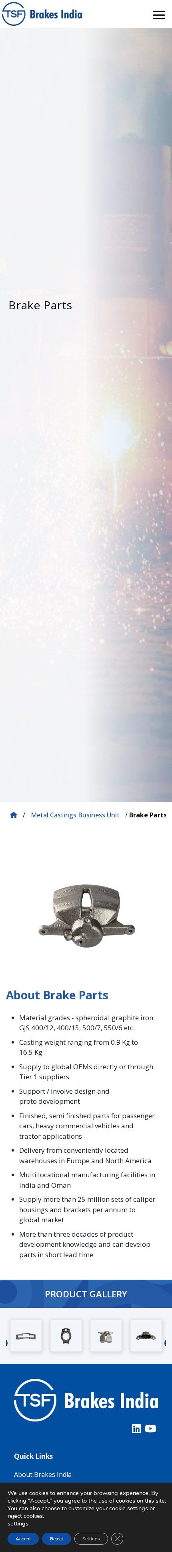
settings (18, 1523)
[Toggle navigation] (159, 13)
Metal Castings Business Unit (75, 815)
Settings (91, 1539)
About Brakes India (43, 1474)
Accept (23, 1539)
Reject (56, 1539)
